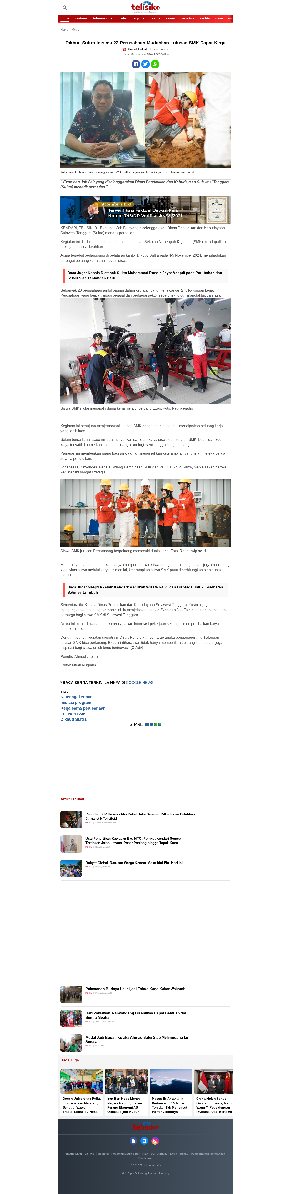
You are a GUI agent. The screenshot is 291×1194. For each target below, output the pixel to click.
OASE (219, 18)
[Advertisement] (145, 767)
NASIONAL (81, 18)
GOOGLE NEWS (139, 683)
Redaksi (103, 1153)
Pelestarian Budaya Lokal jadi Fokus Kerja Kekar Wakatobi (135, 989)
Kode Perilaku (179, 1153)
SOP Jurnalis (159, 1153)
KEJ (145, 1153)
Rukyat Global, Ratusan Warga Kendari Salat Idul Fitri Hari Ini (134, 863)
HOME (64, 18)
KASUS (170, 18)
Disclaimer (145, 1158)
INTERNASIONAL (103, 18)
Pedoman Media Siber (125, 1153)
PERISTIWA (187, 18)
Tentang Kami (73, 1153)
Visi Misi (90, 1153)
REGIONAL (139, 18)
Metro (75, 29)
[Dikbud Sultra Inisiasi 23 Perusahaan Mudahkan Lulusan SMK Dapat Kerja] (136, 64)
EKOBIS (205, 18)
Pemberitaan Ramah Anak (208, 1153)
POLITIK (155, 18)
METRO (123, 18)
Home (64, 29)
